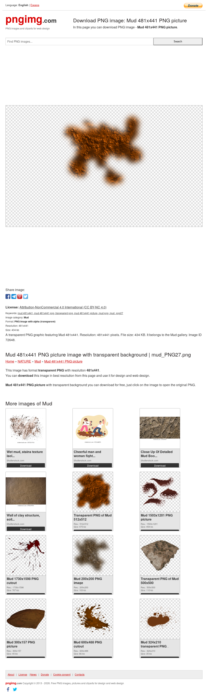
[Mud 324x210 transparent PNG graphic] (160, 619)
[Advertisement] (104, 76)
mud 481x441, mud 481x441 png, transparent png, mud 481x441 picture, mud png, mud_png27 (70, 313)
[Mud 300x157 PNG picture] (26, 619)
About (11, 674)
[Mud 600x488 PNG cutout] (93, 618)
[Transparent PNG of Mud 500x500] (160, 555)
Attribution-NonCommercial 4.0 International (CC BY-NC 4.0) (63, 307)
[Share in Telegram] (13, 296)
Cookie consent (61, 674)
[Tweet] (25, 296)
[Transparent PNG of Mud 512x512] (93, 492)
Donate (45, 674)
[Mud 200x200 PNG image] (93, 555)
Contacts (79, 674)
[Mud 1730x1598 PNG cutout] (26, 555)
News (33, 674)
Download (25, 465)
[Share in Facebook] (7, 296)
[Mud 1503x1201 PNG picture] (160, 492)
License (22, 674)
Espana (34, 5)
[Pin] (19, 296)
